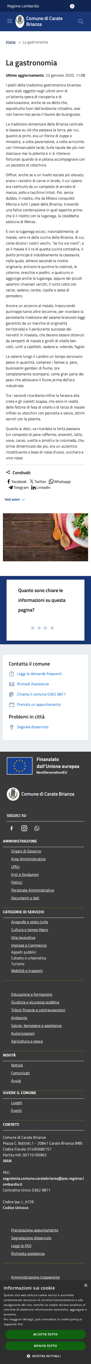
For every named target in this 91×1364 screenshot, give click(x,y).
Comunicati (20, 1073)
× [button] (85, 1285)
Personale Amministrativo (32, 890)
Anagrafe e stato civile (29, 922)
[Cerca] (81, 21)
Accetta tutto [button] (45, 1334)
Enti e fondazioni (25, 874)
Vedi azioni (13, 499)
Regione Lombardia (23, 6)
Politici (16, 882)
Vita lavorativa (23, 937)
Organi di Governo (26, 851)
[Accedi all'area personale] (72, 6)
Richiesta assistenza (28, 1253)
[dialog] (45, 1322)
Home (11, 42)
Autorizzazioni (23, 1033)
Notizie (17, 1065)
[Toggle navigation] (10, 21)
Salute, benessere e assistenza (36, 1025)
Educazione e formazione (31, 994)
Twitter (40, 481)
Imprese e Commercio (29, 945)
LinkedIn (43, 487)
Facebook (19, 481)
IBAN (7, 1161)
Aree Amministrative (28, 859)
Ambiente (19, 1018)
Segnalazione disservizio (31, 1238)
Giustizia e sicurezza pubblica (35, 1002)
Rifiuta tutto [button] (45, 1346)
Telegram (21, 487)
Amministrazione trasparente (35, 1277)
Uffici (15, 867)
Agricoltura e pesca (27, 1041)
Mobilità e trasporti (27, 971)
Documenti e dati (25, 898)
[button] (45, 1356)
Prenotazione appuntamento (34, 1230)
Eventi (16, 1110)
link (20, 1324)
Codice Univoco (16, 1207)
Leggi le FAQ (21, 1246)
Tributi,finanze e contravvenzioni (38, 1010)
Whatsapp (62, 481)
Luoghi (16, 1103)
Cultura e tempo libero (29, 930)
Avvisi (16, 1081)
